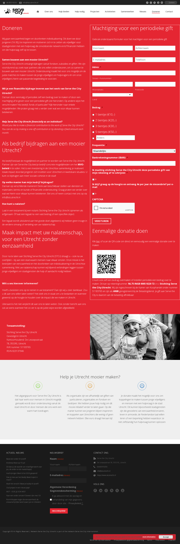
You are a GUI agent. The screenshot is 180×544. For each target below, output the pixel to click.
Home (38, 11)
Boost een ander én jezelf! (16, 459)
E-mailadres (60, 475)
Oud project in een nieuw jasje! (18, 487)
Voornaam (55, 464)
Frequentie (99, 145)
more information (149, 537)
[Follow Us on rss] (111, 491)
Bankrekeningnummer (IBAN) (110, 157)
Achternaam (74, 464)
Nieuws (143, 11)
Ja (95, 179)
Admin (149, 540)
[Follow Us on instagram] (106, 491)
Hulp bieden (63, 11)
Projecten (94, 11)
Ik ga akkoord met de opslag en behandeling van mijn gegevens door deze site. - (67, 499)
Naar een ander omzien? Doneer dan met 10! (23, 495)
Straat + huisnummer (102, 78)
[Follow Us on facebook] (95, 491)
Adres (96, 67)
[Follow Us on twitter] (117, 491)
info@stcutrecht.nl (30, 2)
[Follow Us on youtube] (122, 491)
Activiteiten (110, 11)
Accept (166, 537)
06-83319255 (11, 2)
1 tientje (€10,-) (105, 114)
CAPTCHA (97, 199)
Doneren (156, 11)
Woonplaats (97, 89)
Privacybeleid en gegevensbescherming (129, 540)
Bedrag (97, 107)
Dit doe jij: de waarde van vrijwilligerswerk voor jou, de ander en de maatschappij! (24, 468)
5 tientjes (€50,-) (105, 132)
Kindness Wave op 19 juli (15, 463)
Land (94, 99)
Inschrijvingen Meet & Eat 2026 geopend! (21, 473)
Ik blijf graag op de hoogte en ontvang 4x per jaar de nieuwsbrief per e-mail (133, 186)
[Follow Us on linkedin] (100, 491)
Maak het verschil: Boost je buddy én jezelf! (22, 483)
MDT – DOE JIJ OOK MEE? (16, 491)
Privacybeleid (75, 503)
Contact (169, 11)
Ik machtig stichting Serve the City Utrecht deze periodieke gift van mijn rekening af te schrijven (131, 172)
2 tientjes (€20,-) (105, 120)
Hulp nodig (80, 11)
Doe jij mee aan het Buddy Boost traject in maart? (22, 478)
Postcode (139, 89)
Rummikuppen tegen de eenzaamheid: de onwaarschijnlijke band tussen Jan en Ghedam (23, 500)
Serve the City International (100, 540)
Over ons (49, 11)
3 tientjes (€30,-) (105, 126)
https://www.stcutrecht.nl (106, 475)
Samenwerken (127, 11)
